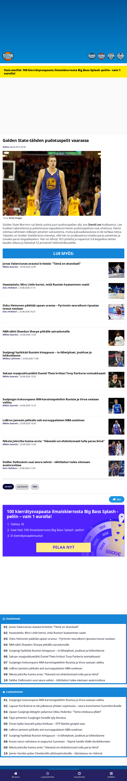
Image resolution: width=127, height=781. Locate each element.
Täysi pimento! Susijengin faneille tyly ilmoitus (37, 718)
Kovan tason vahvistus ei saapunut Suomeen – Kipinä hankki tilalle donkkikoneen (59, 741)
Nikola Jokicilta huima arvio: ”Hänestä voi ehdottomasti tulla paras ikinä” (54, 441)
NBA (35, 486)
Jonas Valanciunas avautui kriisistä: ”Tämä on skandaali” (42, 263)
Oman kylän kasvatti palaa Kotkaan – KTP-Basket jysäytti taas (47, 724)
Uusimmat (13, 618)
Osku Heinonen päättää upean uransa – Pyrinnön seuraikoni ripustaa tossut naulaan (51, 306)
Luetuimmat (14, 692)
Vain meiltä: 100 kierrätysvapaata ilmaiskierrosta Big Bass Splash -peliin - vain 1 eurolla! (62, 71)
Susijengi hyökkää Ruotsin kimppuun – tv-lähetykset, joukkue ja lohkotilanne (47, 353)
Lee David (22, 486)
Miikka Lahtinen (11, 358)
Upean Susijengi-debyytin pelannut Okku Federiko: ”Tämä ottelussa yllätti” (55, 712)
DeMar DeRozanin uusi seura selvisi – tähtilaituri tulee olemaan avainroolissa (46, 463)
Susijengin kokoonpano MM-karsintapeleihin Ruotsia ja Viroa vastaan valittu (51, 400)
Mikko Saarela (10, 266)
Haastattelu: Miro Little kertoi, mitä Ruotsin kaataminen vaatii (46, 284)
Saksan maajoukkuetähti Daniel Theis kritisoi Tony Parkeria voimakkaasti (54, 373)
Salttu (6, 146)
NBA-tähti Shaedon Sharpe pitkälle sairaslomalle (36, 331)
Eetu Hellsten (10, 287)
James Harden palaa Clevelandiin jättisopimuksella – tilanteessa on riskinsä (55, 753)
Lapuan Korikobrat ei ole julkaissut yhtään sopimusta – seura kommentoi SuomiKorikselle (65, 706)
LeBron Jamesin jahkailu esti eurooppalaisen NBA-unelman (44, 420)
